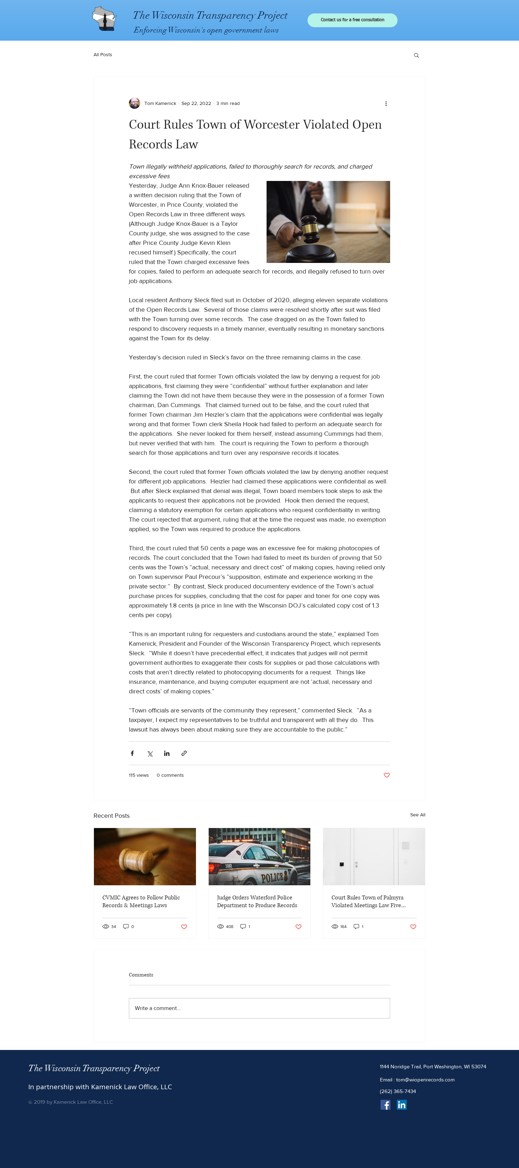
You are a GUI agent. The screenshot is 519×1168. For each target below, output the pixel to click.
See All (417, 814)
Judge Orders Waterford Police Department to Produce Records (257, 901)
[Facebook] (385, 1105)
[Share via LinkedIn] (166, 753)
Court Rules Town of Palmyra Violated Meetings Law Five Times (368, 901)
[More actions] (386, 103)
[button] (416, 55)
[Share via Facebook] (132, 753)
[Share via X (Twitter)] (149, 753)
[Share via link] (184, 753)
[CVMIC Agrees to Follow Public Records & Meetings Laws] (145, 856)
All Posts (103, 54)
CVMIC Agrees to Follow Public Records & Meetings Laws (141, 901)
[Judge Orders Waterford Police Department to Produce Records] (260, 856)
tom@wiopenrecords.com (425, 1079)
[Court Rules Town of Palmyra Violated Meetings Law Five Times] (374, 856)
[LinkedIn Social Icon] (402, 1105)
